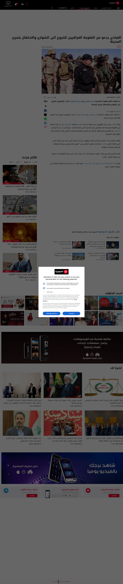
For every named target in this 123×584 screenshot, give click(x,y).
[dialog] (61, 292)
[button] (61, 292)
